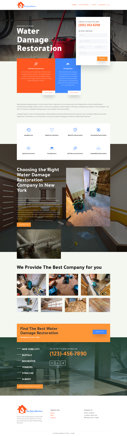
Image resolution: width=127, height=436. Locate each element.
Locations (83, 5)
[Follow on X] (57, 363)
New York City (31, 349)
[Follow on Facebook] (52, 363)
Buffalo (27, 355)
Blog (94, 5)
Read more (49, 92)
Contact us (23, 224)
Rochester (28, 361)
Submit (102, 58)
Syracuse (28, 373)
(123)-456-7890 (68, 355)
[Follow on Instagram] (63, 363)
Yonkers (27, 367)
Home (74, 5)
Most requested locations (29, 386)
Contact (102, 5)
